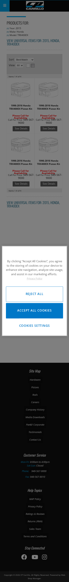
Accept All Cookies (34, 311)
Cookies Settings (34, 326)
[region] (34, 291)
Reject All (35, 294)
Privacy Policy (34, 278)
